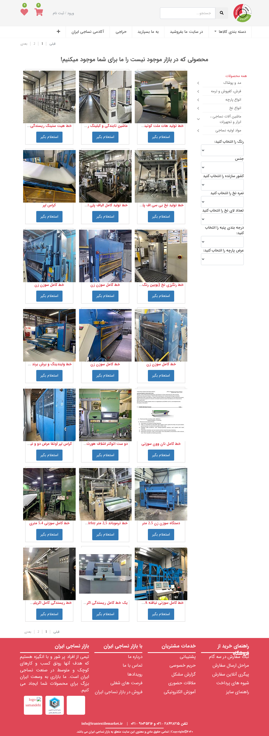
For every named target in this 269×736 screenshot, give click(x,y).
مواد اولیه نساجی (228, 130)
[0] (38, 13)
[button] (58, 32)
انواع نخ (235, 108)
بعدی (23, 44)
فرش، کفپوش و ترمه (226, 91)
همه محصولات (236, 76)
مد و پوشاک (232, 83)
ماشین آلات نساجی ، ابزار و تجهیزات (225, 119)
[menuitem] (230, 32)
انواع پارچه (233, 99)
